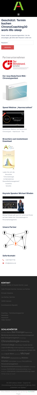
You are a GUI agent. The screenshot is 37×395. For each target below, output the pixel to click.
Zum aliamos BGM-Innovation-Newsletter (16, 28)
